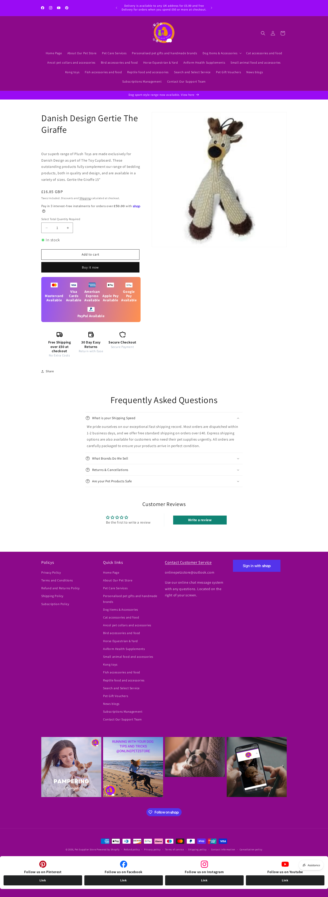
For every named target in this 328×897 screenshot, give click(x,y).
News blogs (111, 704)
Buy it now (90, 267)
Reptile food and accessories (124, 680)
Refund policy (132, 849)
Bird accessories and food (121, 633)
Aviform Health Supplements (124, 649)
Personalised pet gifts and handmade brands (130, 599)
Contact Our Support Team (122, 719)
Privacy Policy (51, 572)
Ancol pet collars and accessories (127, 625)
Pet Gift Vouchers (115, 696)
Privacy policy (152, 849)
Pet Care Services (115, 588)
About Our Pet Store (117, 580)
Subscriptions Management (122, 712)
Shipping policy (197, 849)
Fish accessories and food (121, 672)
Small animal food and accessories (128, 657)
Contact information (223, 849)
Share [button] (50, 371)
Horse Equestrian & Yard (120, 641)
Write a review (200, 520)
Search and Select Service (121, 688)
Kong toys (110, 664)
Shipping (85, 198)
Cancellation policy (251, 849)
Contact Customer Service (188, 562)
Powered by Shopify (108, 849)
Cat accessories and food (121, 617)
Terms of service (174, 849)
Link (42, 880)
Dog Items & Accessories (120, 610)
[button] (222, 53)
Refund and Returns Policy (60, 588)
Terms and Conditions (57, 580)
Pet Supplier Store (85, 849)
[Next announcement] (211, 8)
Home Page (111, 572)
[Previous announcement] (116, 8)
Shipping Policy (52, 596)
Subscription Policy (55, 604)
